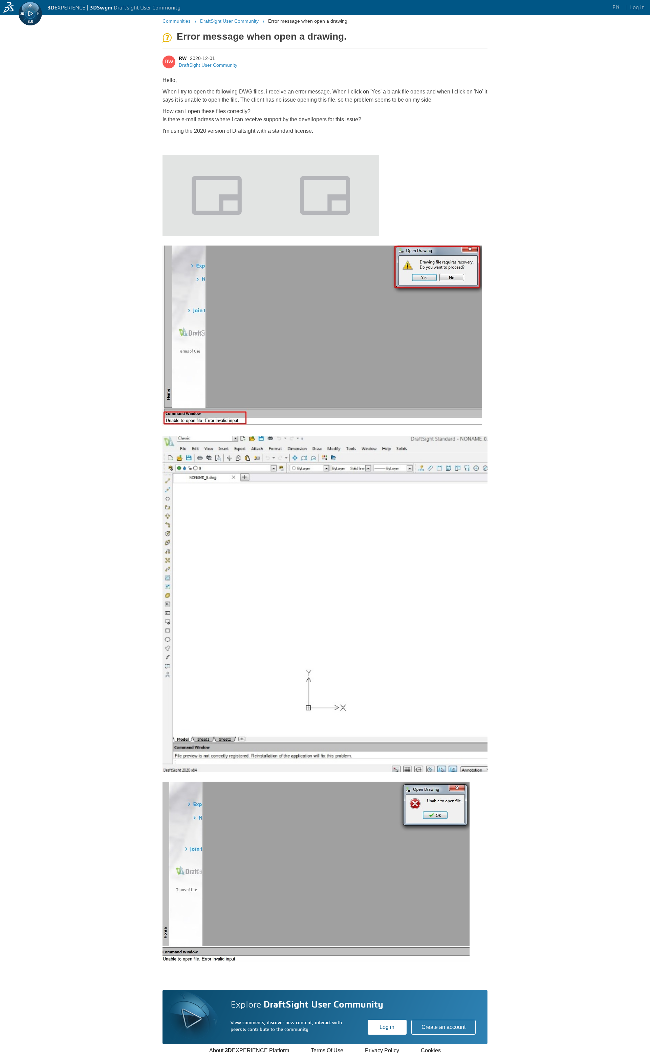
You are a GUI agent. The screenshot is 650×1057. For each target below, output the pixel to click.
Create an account (443, 1027)
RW (183, 58)
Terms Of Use (327, 1050)
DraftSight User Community (208, 65)
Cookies (431, 1050)
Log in (387, 1027)
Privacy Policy (382, 1050)
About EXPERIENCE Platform (249, 1050)
